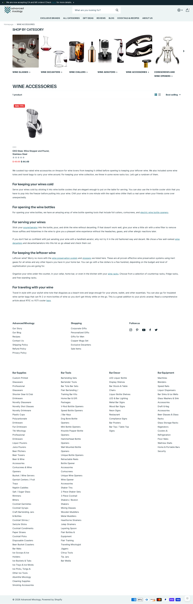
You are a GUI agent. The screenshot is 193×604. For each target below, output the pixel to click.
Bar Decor (114, 372)
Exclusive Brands (50, 18)
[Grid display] (156, 94)
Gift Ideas (88, 18)
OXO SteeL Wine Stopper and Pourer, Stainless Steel (30, 152)
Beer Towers (18, 455)
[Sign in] (180, 10)
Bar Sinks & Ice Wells (168, 394)
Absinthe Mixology (21, 577)
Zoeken (117, 10)
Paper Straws (19, 532)
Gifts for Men (77, 336)
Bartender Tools (69, 382)
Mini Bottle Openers (70, 426)
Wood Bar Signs (117, 406)
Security (162, 451)
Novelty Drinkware (21, 410)
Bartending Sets (69, 378)
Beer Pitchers (19, 451)
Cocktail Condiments (22, 528)
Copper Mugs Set (79, 340)
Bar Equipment (166, 372)
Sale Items (76, 348)
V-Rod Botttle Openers (72, 406)
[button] (2, 2)
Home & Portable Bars (169, 447)
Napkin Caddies (20, 487)
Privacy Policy (19, 352)
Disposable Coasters (22, 540)
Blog (111, 18)
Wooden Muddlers (70, 512)
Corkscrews (67, 471)
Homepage (8, 24)
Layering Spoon (69, 528)
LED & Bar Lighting (118, 398)
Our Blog (16, 332)
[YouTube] (143, 330)
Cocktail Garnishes (21, 504)
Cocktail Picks (19, 536)
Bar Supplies (19, 372)
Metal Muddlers (68, 516)
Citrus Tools (67, 552)
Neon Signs (115, 410)
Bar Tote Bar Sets (69, 386)
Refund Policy (19, 348)
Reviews (101, 18)
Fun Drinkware (19, 426)
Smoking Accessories (23, 585)
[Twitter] (156, 330)
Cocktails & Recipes (128, 18)
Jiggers (64, 548)
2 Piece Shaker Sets (71, 491)
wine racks (113, 273)
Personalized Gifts (80, 332)
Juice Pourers (19, 447)
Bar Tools (66, 372)
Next (73, 3)
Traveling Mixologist (71, 544)
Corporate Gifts (79, 328)
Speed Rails (163, 386)
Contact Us (18, 340)
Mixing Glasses (68, 508)
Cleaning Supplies (21, 581)
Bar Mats (16, 548)
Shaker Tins (66, 487)
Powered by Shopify (52, 599)
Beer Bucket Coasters (23, 544)
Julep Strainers (68, 524)
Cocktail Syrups (20, 508)
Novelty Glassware (21, 402)
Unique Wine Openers (71, 475)
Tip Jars (65, 556)
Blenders (162, 382)
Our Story (17, 328)
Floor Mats (163, 439)
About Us (147, 18)
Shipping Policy (20, 344)
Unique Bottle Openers (72, 455)
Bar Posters (115, 422)
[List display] (159, 94)
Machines (162, 378)
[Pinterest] (137, 330)
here (54, 2)
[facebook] (150, 330)
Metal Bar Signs (117, 402)
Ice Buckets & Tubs (21, 560)
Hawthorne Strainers (71, 520)
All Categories (71, 18)
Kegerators (163, 426)
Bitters (15, 500)
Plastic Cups (18, 414)
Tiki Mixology (19, 430)
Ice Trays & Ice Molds (23, 564)
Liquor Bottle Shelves (119, 394)
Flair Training (67, 540)
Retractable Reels (69, 459)
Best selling (172, 94)
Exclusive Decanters (81, 344)
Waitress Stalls (165, 443)
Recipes (16, 336)
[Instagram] (130, 330)
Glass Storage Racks (168, 422)
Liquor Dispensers (167, 390)
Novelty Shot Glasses (23, 406)
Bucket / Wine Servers (23, 475)
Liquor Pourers (19, 443)
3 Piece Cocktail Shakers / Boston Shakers (69, 499)
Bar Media (66, 560)
